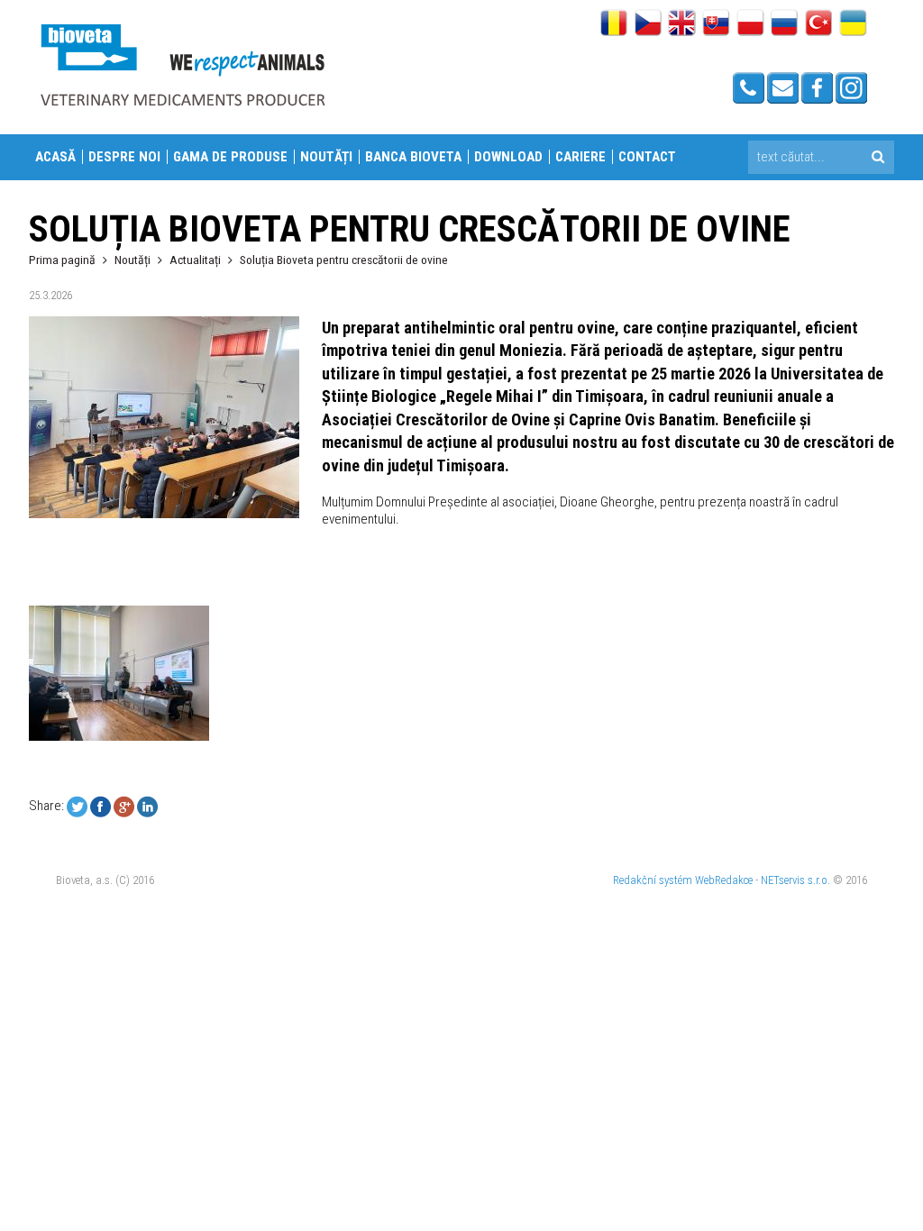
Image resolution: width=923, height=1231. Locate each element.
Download (508, 157)
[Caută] (877, 157)
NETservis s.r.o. (795, 880)
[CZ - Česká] (648, 24)
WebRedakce (724, 880)
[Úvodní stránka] (182, 64)
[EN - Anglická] (682, 24)
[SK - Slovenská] (716, 24)
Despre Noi (124, 157)
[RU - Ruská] (785, 24)
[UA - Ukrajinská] (853, 24)
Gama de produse (230, 157)
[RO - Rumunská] (613, 24)
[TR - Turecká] (819, 24)
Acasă (55, 157)
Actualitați (195, 259)
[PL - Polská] (750, 24)
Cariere (580, 157)
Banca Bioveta (413, 157)
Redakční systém (652, 880)
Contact (647, 157)
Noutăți (326, 157)
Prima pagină (62, 259)
